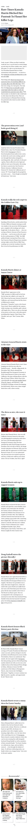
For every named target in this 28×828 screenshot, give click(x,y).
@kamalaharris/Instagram (21, 719)
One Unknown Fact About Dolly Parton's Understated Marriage (20, 795)
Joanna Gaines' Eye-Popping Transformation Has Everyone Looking (7, 817)
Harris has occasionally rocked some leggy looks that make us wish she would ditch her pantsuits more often (12, 90)
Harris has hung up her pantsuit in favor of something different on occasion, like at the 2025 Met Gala (13, 82)
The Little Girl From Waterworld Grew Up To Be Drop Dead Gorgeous (7, 795)
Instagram (12, 152)
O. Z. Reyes (5, 23)
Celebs (3, 6)
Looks (7, 6)
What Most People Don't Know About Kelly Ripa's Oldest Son (20, 816)
